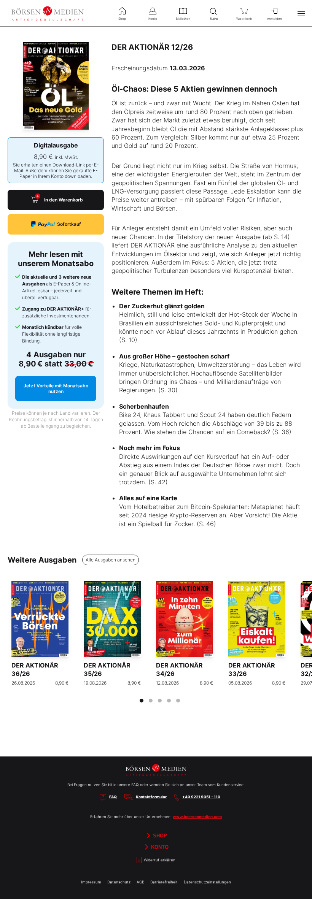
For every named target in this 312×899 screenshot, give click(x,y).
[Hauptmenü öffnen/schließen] (301, 13)
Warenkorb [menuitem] (244, 19)
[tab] (141, 700)
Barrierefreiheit (164, 882)
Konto (159, 847)
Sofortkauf (69, 224)
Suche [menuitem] (214, 19)
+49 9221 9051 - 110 (201, 796)
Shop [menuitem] (122, 19)
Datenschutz (119, 882)
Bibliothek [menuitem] (183, 19)
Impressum (91, 882)
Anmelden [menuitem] (274, 19)
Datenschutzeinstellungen (207, 882)
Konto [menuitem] (152, 19)
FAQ (113, 796)
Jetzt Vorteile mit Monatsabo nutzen (56, 388)
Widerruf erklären (159, 860)
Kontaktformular (151, 796)
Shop (159, 835)
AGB (140, 882)
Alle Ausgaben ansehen (110, 560)
